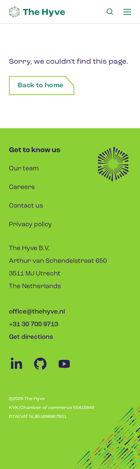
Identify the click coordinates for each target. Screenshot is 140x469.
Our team (24, 169)
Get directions (31, 337)
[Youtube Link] (68, 369)
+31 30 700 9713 (33, 324)
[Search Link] (109, 12)
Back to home (40, 85)
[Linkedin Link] (21, 369)
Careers (22, 187)
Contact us (26, 206)
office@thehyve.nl (37, 312)
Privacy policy (30, 224)
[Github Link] (45, 369)
